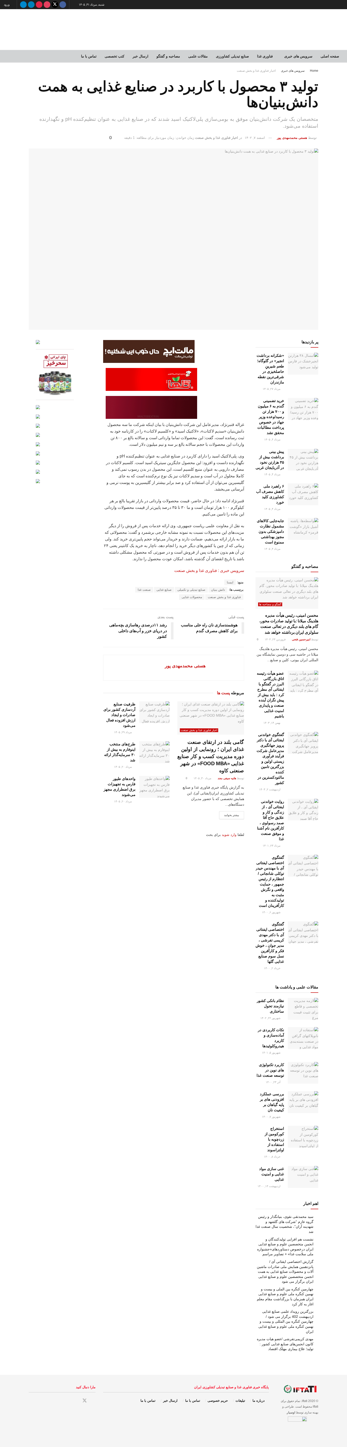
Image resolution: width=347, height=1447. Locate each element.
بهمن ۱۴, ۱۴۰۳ (272, 722)
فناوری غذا (265, 56)
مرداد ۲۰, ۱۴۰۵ (123, 766)
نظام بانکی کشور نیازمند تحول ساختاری (270, 1005)
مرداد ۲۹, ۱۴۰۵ (123, 732)
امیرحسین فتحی (301, 639)
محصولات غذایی (192, 597)
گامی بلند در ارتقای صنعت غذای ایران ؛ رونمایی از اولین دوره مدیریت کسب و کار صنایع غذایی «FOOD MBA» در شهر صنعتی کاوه (210, 756)
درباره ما (259, 1400)
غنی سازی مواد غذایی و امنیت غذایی (271, 1174)
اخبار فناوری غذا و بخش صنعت (256, 70)
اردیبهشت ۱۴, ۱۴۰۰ (269, 1186)
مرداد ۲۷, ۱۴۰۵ (272, 388)
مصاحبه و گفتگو (168, 56)
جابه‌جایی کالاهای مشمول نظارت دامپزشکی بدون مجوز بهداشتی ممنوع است (270, 531)
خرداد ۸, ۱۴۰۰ (272, 1156)
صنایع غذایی (163, 590)
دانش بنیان (218, 590)
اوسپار (291, 1412)
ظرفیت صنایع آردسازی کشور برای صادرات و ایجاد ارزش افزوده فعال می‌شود (119, 715)
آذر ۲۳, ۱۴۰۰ (273, 1082)
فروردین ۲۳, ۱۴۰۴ (275, 639)
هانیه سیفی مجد (227, 778)
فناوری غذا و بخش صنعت (224, 597)
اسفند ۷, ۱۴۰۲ (255, 138)
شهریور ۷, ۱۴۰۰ (271, 1116)
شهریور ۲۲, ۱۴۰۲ (270, 1018)
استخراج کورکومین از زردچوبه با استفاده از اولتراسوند (274, 1139)
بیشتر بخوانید (231, 815)
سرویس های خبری (298, 56)
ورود (7, 4)
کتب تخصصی (114, 56)
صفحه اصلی (330, 56)
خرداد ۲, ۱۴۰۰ (272, 968)
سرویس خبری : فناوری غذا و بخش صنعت (209, 570)
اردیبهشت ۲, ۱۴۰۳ (270, 789)
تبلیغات (240, 1400)
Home (314, 70)
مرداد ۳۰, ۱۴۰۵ (203, 778)
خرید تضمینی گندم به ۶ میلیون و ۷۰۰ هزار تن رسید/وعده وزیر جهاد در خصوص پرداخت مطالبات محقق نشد (270, 416)
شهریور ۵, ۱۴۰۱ (271, 1052)
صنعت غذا (144, 590)
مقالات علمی (198, 56)
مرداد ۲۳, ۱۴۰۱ (272, 845)
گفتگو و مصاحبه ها (270, 604)
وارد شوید (229, 835)
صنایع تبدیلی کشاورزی (232, 56)
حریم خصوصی (218, 1400)
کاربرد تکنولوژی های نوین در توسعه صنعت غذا (270, 1069)
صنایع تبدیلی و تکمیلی (191, 590)
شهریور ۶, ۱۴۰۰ (271, 912)
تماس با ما (89, 56)
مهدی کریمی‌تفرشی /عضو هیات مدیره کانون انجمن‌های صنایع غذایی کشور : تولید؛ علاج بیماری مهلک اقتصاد (285, 1344)
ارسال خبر (140, 56)
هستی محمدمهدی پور (292, 138)
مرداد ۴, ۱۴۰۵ (272, 439)
